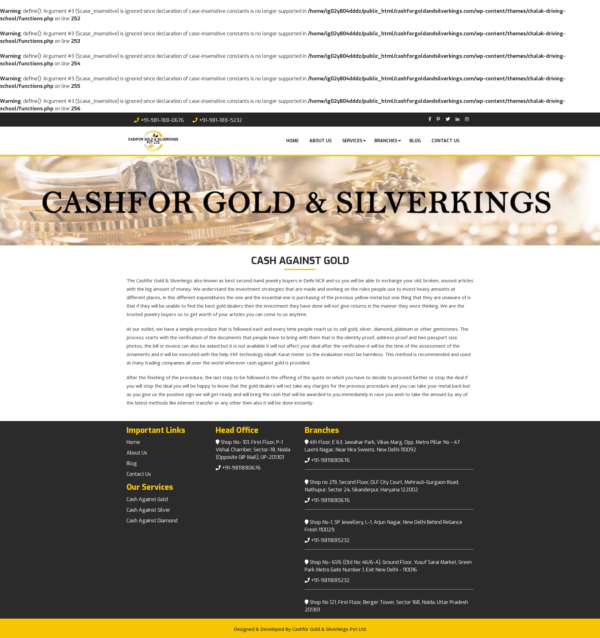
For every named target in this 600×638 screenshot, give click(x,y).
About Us (137, 453)
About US (320, 141)
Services (352, 141)
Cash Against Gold (147, 499)
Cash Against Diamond (152, 520)
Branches (385, 141)
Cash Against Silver (148, 510)
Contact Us (445, 141)
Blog (415, 141)
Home (292, 141)
